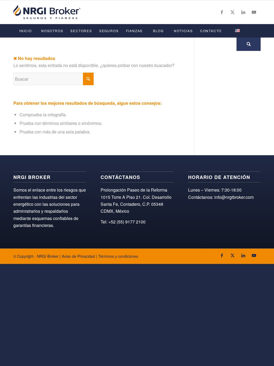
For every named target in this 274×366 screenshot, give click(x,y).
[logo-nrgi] (46, 12)
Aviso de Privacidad (78, 256)
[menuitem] (25, 31)
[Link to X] (233, 12)
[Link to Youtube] (254, 12)
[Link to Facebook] (222, 12)
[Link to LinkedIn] (243, 12)
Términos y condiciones (118, 256)
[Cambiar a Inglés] (237, 31)
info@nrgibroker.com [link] (234, 197)
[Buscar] (249, 44)
